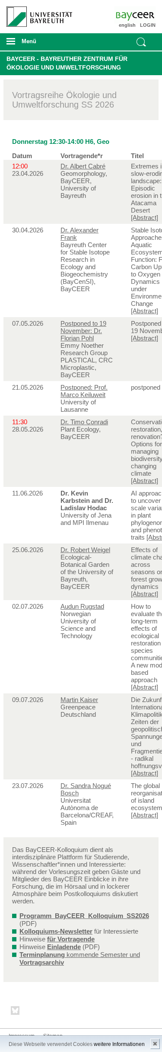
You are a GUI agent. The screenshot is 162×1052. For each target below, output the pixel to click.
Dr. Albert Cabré (82, 166)
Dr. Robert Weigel (85, 549)
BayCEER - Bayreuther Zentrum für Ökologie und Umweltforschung (66, 63)
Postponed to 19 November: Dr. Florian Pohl (83, 331)
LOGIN (148, 25)
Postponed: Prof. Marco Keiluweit (84, 391)
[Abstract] (144, 217)
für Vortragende (71, 939)
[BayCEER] (143, 15)
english (127, 25)
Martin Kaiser (79, 699)
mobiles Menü (35, 44)
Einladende (64, 946)
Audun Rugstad (82, 606)
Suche (141, 42)
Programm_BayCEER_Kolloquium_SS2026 (84, 915)
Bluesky (15, 1012)
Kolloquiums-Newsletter (55, 931)
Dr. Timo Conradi (84, 422)
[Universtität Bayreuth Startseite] (36, 13)
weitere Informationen (119, 1044)
